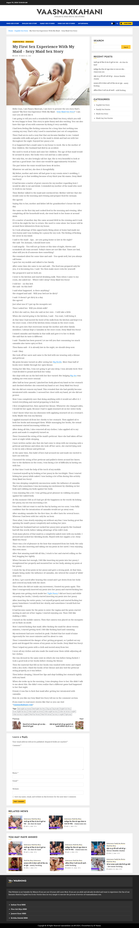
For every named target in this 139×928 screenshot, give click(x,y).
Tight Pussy (52, 593)
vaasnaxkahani (69, 11)
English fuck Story (65, 709)
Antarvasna (83, 23)
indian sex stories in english (67, 711)
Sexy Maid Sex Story (66, 112)
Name (15, 773)
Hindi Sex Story (12, 23)
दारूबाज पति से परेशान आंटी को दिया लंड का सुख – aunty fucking (36, 864)
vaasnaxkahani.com (23, 705)
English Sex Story (29, 23)
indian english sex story (51, 711)
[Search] (117, 24)
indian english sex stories (35, 711)
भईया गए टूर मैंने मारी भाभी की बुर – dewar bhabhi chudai (117, 849)
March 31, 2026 (72, 868)
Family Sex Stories (47, 23)
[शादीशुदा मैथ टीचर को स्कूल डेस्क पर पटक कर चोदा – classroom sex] (56, 822)
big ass (49, 709)
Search (99, 40)
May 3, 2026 (70, 826)
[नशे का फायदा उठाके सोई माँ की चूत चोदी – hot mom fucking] (98, 864)
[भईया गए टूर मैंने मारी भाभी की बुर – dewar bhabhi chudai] (98, 848)
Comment (17, 745)
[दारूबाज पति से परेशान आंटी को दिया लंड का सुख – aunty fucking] (15, 864)
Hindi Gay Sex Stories (66, 23)
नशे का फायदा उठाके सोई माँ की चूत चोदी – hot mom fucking (118, 865)
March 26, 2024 (26, 56)
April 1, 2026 (30, 868)
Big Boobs (57, 362)
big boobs (56, 709)
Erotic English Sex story (20, 711)
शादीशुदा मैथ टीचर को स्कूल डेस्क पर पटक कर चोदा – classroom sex (75, 822)
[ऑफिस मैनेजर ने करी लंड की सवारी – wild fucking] (57, 864)
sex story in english (58, 714)
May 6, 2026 (29, 826)
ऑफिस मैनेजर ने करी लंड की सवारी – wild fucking (110, 90)
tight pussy (68, 714)
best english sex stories (24, 709)
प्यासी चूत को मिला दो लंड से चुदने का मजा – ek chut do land (34, 822)
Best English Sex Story (39, 709)
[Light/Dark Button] (113, 23)
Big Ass (73, 375)
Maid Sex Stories (35, 714)
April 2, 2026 (112, 853)
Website (16, 789)
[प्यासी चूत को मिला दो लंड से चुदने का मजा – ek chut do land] (15, 822)
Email (15, 781)
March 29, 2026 (113, 869)
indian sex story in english (20, 714)
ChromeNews (86, 925)
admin (16, 56)
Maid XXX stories (46, 714)
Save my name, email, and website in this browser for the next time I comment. (45, 797)
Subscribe (128, 23)
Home (10, 31)
